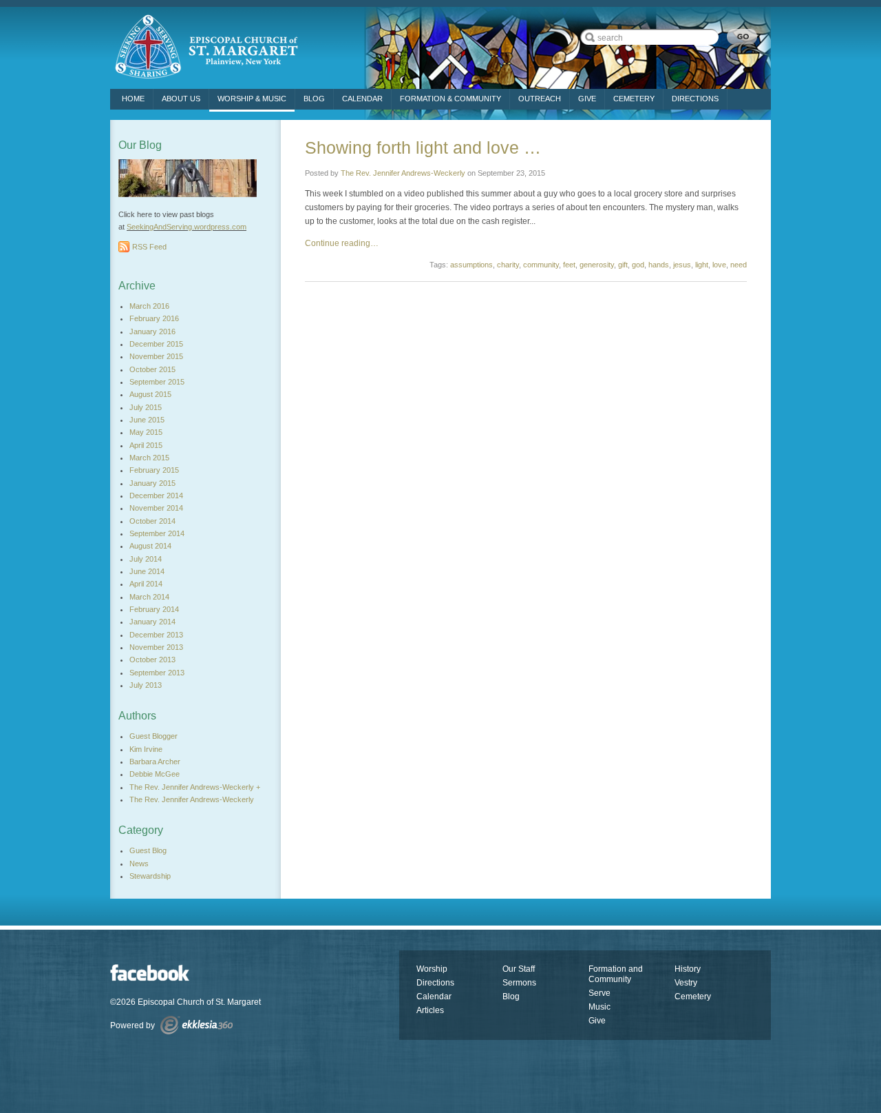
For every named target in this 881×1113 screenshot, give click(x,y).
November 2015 (156, 356)
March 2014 (149, 597)
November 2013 (156, 647)
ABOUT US (181, 98)
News (139, 863)
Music (599, 1007)
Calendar (362, 98)
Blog (314, 98)
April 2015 (145, 445)
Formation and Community (615, 974)
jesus (682, 265)
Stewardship (150, 876)
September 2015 (156, 382)
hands (658, 265)
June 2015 (146, 420)
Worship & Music (251, 98)
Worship (431, 969)
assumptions (471, 265)
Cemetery (693, 996)
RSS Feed (149, 247)
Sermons (519, 983)
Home (133, 98)
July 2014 (145, 559)
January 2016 (152, 331)
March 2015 (149, 457)
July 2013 (145, 685)
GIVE (587, 98)
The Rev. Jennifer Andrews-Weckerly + (194, 787)
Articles (430, 1010)
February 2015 (154, 470)
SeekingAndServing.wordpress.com (186, 227)
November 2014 (156, 508)
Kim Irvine (145, 749)
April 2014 (145, 584)
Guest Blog (148, 850)
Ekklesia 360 (196, 1025)
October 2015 (152, 369)
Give (597, 1020)
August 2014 (150, 546)
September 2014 (156, 533)
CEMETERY (634, 98)
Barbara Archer (154, 761)
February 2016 (154, 318)
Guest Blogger (153, 736)
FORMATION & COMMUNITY (450, 98)
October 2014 (152, 521)
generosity (597, 265)
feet (569, 265)
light (701, 265)
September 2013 (156, 672)
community (541, 265)
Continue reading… (342, 243)
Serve (599, 993)
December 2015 (156, 344)
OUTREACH (539, 98)
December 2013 (156, 635)
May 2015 (145, 432)
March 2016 (149, 306)
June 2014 (146, 571)
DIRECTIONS (695, 98)
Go (742, 37)
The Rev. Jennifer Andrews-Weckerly (403, 173)
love (719, 265)
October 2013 (152, 659)
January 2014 (152, 621)
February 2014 (154, 609)
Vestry (686, 983)
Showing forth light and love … (423, 147)
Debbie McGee (154, 774)
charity (508, 265)
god (638, 265)
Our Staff (518, 969)
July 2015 (145, 407)
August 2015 (150, 394)
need (738, 265)
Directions (435, 983)
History (688, 969)
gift (623, 265)
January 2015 (152, 483)
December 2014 (156, 495)
